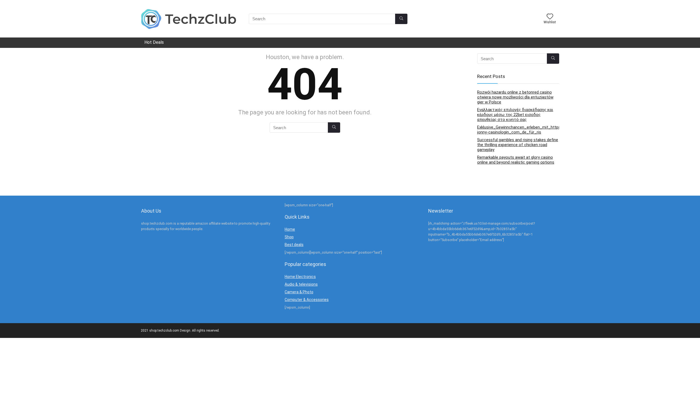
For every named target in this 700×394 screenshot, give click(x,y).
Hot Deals (154, 42)
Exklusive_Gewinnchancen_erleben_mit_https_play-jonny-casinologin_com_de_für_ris (524, 130)
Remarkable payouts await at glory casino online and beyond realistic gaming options (515, 160)
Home (290, 229)
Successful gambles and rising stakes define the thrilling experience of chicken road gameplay (517, 144)
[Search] (401, 19)
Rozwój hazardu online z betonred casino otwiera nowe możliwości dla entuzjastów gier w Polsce (515, 97)
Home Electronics (300, 276)
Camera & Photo (299, 292)
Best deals (294, 244)
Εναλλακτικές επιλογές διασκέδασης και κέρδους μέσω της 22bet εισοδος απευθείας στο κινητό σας (515, 114)
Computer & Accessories (307, 299)
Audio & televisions (301, 284)
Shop (289, 237)
